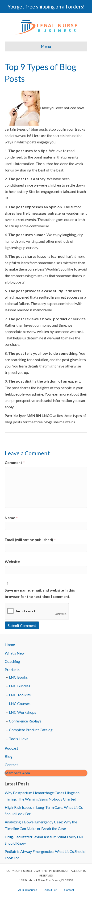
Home (10, 644)
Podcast (11, 748)
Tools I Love (18, 738)
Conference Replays (25, 721)
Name (11, 517)
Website (12, 561)
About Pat (51, 890)
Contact (11, 764)
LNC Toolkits (20, 695)
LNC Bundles (19, 686)
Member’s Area (17, 773)
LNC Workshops (22, 712)
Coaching (12, 661)
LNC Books (18, 677)
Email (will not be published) (30, 539)
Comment (15, 462)
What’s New (15, 653)
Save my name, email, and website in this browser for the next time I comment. (40, 593)
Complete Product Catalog (31, 729)
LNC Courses (19, 703)
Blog (9, 756)
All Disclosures (27, 890)
